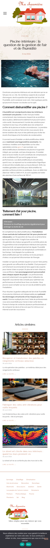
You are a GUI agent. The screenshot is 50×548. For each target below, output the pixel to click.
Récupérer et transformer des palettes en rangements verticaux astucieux (23, 359)
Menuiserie (35, 490)
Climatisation (30, 479)
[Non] (46, 539)
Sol (18, 497)
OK (22, 544)
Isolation (31, 487)
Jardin (39, 487)
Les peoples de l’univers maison (17, 490)
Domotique (35, 483)
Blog (23, 497)
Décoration (25, 483)
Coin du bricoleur (12, 483)
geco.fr (20, 147)
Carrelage (9, 479)
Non (28, 544)
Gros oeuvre (21, 487)
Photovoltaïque (21, 494)
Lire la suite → (9, 374)
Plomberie (10, 497)
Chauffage (19, 479)
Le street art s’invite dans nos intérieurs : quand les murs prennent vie (23, 452)
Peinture (9, 494)
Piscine (25, 36)
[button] (5, 13)
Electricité (10, 487)
